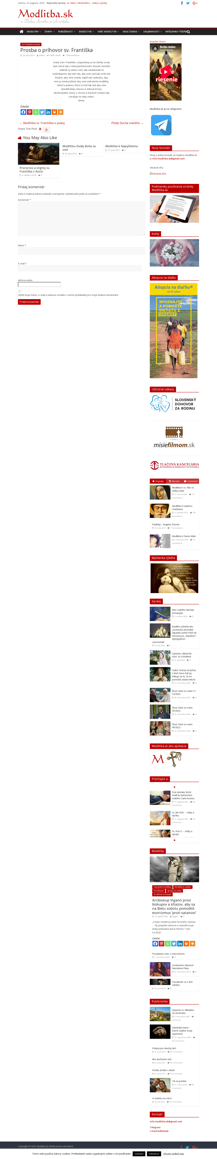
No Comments (178, 1041)
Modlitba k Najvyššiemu (121, 146)
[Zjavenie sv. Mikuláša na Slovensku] (161, 1008)
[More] (60, 112)
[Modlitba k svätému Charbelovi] (161, 503)
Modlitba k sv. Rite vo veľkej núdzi (183, 489)
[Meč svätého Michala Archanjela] (160, 608)
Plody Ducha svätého (127, 123)
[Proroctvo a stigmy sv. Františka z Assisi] (38, 145)
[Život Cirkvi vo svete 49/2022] (160, 722)
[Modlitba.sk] (21, 31)
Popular (159, 481)
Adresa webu (25, 280)
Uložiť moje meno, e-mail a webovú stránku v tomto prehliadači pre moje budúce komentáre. (68, 294)
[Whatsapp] (36, 112)
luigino (175, 916)
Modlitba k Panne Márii (184, 536)
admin (42, 55)
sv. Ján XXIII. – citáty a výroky (81, 2)
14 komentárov (72, 55)
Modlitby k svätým (183, 887)
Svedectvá (85, 31)
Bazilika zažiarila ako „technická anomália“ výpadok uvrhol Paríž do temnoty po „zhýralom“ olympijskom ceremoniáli (174, 634)
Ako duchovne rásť (161, 1059)
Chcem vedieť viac (173, 1153)
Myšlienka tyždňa (176, 31)
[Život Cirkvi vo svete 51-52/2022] (160, 689)
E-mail (22, 263)
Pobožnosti (65, 31)
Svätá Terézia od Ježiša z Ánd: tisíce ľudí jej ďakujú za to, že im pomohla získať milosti (184, 675)
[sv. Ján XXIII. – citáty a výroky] (160, 792)
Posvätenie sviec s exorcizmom (168, 953)
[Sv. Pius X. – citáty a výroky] (160, 811)
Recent (176, 481)
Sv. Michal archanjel (162, 894)
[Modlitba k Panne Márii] (161, 533)
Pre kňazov (159, 890)
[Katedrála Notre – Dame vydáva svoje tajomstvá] (161, 1026)
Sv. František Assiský (31, 44)
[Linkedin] (48, 112)
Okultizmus (130, 31)
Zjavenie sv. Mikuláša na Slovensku (183, 1011)
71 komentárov (176, 528)
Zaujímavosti (151, 31)
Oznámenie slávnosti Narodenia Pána (182, 967)
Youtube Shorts (158, 41)
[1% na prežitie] (161, 1079)
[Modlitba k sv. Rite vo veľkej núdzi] (161, 485)
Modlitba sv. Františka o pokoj (42, 123)
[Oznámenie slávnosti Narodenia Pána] (160, 963)
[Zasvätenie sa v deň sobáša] (160, 980)
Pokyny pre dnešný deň (164, 1048)
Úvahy (48, 31)
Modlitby (32, 31)
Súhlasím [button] (139, 1153)
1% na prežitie (179, 1081)
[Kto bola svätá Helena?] (160, 829)
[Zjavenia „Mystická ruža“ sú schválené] (160, 652)
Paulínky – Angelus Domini (165, 524)
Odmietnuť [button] (154, 1153)
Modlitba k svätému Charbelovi (182, 507)
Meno (22, 245)
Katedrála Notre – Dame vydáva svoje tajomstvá (182, 1030)
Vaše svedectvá (107, 31)
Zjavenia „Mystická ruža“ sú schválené (181, 655)
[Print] (54, 112)
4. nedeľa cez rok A (162, 1098)
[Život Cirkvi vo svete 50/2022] (160, 706)
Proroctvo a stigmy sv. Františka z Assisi (35, 169)
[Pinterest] (29, 112)
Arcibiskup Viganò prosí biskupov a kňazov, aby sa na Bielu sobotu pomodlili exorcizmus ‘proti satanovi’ (174, 906)
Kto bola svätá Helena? (184, 829)
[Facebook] (23, 112)
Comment (192, 481)
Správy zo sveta (174, 890)
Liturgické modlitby (162, 887)
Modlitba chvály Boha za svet (79, 147)
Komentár (24, 199)
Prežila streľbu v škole (163, 1070)
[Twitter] (42, 112)
